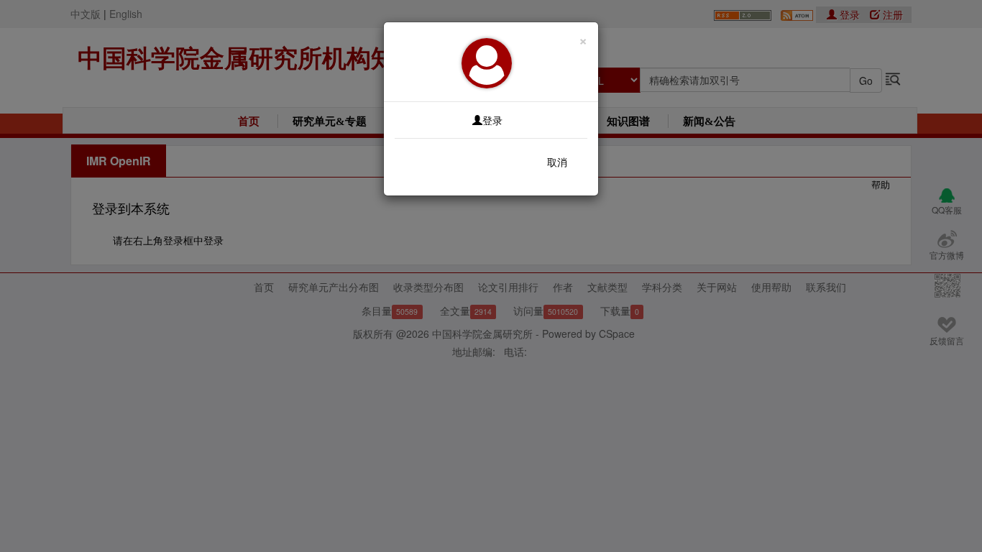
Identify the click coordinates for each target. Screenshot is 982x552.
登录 (492, 120)
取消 (557, 162)
